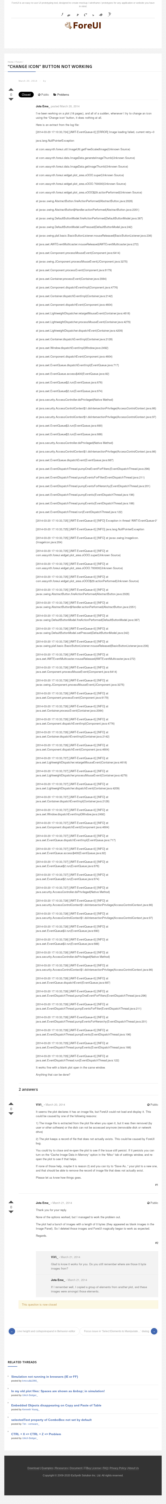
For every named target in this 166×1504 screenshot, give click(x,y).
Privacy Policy (118, 1468)
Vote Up (11, 88)
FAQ (105, 1468)
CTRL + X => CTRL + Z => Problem (36, 1434)
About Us (133, 1468)
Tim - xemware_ (30, 1424)
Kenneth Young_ (30, 1409)
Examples (47, 1468)
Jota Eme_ (43, 106)
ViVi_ (39, 1104)
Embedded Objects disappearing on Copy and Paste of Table (56, 1405)
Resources (61, 1468)
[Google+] (83, 12)
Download (33, 1468)
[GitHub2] (75, 12)
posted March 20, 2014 (65, 106)
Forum (19, 62)
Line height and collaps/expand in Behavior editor (46, 1331)
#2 (156, 1243)
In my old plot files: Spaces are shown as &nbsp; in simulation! (58, 1391)
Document (76, 1468)
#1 (156, 1185)
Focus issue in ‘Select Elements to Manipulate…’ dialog (116, 1331)
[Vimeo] (99, 12)
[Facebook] (59, 12)
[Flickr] (67, 12)
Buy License (93, 1468)
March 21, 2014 (62, 1203)
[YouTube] (107, 12)
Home (11, 62)
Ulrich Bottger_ (30, 1395)
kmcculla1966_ (30, 1380)
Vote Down (11, 98)
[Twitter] (91, 12)
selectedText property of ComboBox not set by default (51, 1420)
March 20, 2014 (55, 1104)
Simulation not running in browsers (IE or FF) (44, 1376)
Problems (62, 94)
